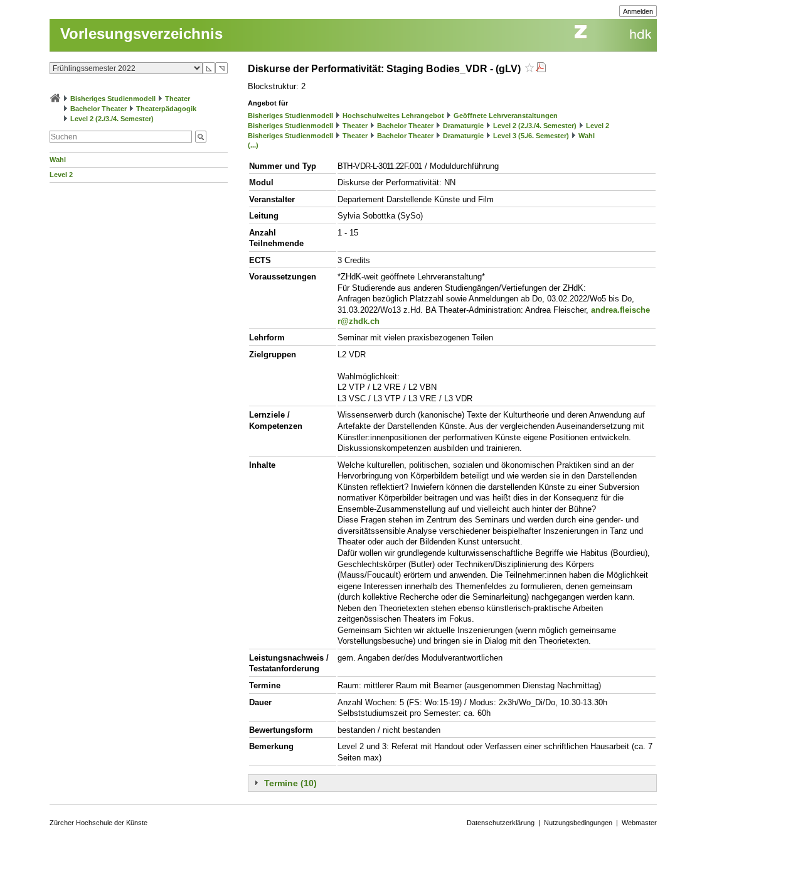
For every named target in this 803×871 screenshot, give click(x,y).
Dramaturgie (463, 125)
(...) (253, 145)
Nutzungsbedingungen (578, 822)
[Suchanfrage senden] (200, 137)
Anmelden (638, 11)
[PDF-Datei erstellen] (541, 68)
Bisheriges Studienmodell (113, 98)
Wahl (58, 159)
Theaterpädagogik (166, 108)
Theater (177, 98)
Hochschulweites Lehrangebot (393, 115)
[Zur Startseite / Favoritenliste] (55, 98)
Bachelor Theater (98, 108)
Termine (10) (290, 783)
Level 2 (61, 174)
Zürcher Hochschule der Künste (98, 822)
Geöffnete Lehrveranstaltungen (506, 115)
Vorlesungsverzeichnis (141, 33)
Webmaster (639, 822)
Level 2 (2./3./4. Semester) (112, 118)
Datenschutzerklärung (500, 822)
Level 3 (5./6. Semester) (531, 135)
